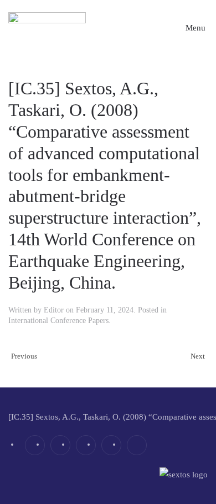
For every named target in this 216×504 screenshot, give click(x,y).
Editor (54, 310)
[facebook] (35, 445)
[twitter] (60, 445)
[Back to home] (47, 28)
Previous (24, 356)
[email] (137, 445)
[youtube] (111, 445)
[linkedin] (86, 445)
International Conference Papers (58, 320)
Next (198, 356)
